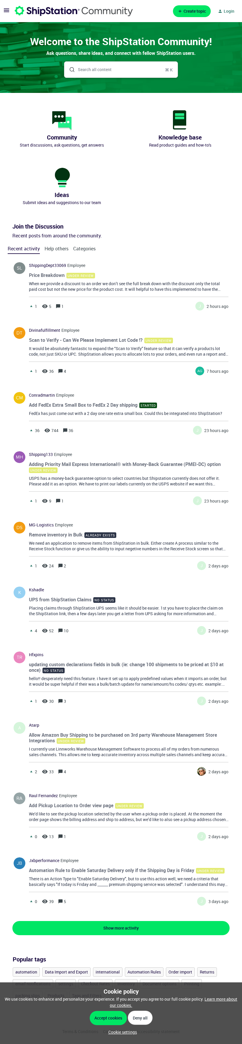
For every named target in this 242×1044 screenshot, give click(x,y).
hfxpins (36, 655)
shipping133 (41, 454)
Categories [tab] (84, 248)
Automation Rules (144, 972)
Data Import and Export (66, 972)
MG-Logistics (41, 525)
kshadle (36, 590)
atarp (34, 725)
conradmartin (42, 395)
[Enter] (69, 69)
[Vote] (31, 306)
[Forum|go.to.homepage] (74, 11)
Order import (180, 972)
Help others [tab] (56, 248)
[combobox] (121, 69)
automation (26, 972)
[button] (121, 1032)
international (108, 972)
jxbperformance (44, 860)
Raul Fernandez (43, 796)
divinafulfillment (44, 330)
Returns (207, 972)
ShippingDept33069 (47, 265)
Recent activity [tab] (24, 248)
